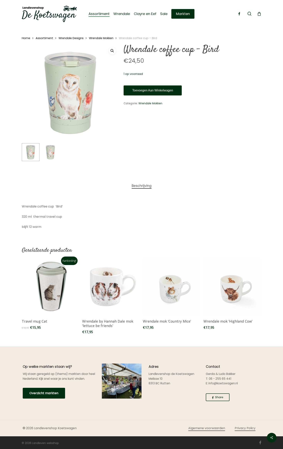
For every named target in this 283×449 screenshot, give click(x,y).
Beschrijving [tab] (142, 185)
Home (26, 38)
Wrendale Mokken (101, 38)
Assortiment (44, 38)
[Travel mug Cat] (50, 287)
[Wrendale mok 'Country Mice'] (171, 287)
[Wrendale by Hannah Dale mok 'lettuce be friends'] (111, 287)
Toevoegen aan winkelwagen (152, 90)
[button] (112, 50)
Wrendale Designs (71, 38)
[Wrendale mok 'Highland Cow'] (232, 287)
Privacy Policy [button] (245, 428)
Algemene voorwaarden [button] (206, 428)
